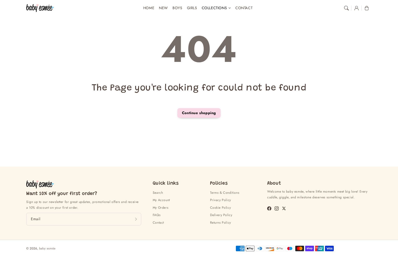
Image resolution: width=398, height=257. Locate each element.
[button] (346, 8)
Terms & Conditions (225, 192)
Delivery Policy (221, 215)
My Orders (160, 207)
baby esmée (47, 248)
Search (158, 192)
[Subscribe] (136, 219)
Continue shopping (199, 113)
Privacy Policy (220, 200)
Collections (214, 8)
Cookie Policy (220, 207)
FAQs (157, 215)
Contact (158, 222)
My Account (161, 200)
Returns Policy (220, 222)
